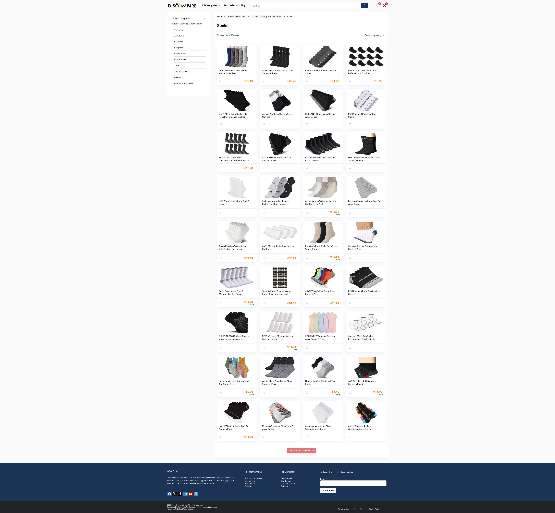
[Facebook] (169, 494)
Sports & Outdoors (236, 16)
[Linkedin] (196, 494)
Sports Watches (181, 71)
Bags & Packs (180, 59)
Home (219, 16)
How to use (286, 481)
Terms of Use (343, 509)
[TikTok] (180, 494)
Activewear (179, 36)
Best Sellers (230, 5)
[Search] (364, 5)
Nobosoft (181, 507)
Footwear (178, 42)
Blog (243, 5)
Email (323, 479)
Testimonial (286, 478)
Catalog (248, 486)
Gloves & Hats (180, 53)
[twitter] (174, 494)
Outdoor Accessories (183, 83)
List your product (288, 483)
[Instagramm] (185, 494)
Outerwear (178, 30)
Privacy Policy (359, 509)
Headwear (178, 77)
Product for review (253, 478)
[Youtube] (190, 494)
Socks (177, 65)
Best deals (250, 483)
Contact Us (250, 481)
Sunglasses (179, 47)
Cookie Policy (374, 509)
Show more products (301, 450)
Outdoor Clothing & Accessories (186, 23)
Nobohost (179, 509)
